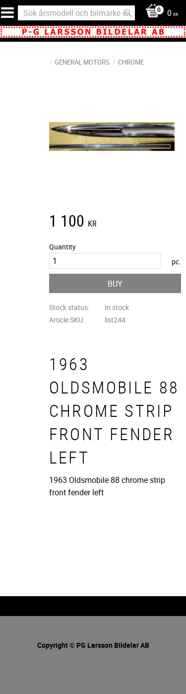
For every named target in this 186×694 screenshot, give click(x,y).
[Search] (128, 12)
